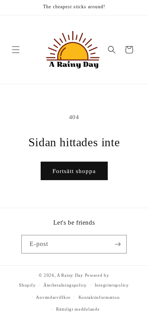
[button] (15, 49)
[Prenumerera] (117, 244)
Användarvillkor (53, 297)
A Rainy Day (70, 275)
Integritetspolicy (112, 285)
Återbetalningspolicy (65, 285)
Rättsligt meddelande (77, 309)
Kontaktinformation (99, 297)
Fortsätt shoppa (74, 171)
